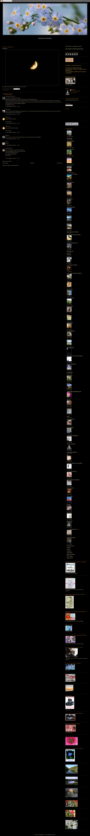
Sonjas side (69, 408)
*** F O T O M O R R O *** (72, 471)
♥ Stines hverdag (70, 298)
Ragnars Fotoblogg (71, 554)
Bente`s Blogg (70, 556)
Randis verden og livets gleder (73, 479)
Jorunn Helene (8, 148)
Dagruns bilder (70, 557)
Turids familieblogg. (71, 207)
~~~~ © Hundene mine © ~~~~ (73, 529)
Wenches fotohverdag (71, 364)
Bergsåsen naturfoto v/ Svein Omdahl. (74, 463)
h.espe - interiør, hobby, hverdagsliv (74, 273)
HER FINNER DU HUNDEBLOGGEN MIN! (73, 46)
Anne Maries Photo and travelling (73, 234)
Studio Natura (69, 552)
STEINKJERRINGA (70, 331)
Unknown (7, 117)
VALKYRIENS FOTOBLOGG (72, 435)
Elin (67, 454)
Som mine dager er (71, 419)
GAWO (6, 135)
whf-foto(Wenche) (70, 347)
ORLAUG (68, 399)
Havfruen (68, 549)
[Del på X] (16, 89)
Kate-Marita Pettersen (9, 96)
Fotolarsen (69, 256)
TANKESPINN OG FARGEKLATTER (74, 391)
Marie (6, 141)
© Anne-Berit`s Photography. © (45, 5)
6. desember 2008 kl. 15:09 (12, 114)
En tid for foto (69, 521)
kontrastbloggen (70, 427)
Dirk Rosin (69, 157)
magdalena (69, 551)
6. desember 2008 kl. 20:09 (12, 132)
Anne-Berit (73, 89)
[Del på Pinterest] (19, 89)
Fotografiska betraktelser (72, 452)
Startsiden (32, 163)
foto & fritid (69, 215)
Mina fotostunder (70, 182)
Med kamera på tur (70, 545)
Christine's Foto (70, 251)
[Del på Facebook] (18, 89)
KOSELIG (69, 253)
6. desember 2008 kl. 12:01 (12, 106)
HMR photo (69, 223)
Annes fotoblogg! (70, 141)
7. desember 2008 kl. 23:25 (12, 145)
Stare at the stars (70, 488)
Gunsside (69, 547)
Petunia (68, 383)
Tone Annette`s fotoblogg (72, 264)
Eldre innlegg (59, 163)
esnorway (69, 504)
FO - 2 (68, 314)
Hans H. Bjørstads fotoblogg (72, 231)
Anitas (68, 416)
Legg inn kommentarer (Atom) (13, 165)
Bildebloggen (69, 138)
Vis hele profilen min (73, 92)
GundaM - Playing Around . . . (73, 242)
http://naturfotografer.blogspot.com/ (72, 100)
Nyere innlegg (5, 163)
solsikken (69, 130)
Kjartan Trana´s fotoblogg (72, 174)
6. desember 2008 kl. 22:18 (12, 138)
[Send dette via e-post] (14, 89)
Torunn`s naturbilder (71, 443)
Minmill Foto (69, 512)
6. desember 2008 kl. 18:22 (12, 123)
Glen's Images (70, 496)
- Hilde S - (69, 281)
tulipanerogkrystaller (71, 537)
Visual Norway (70, 372)
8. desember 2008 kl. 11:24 (12, 158)
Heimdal (68, 190)
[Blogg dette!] (15, 89)
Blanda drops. (70, 375)
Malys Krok (69, 339)
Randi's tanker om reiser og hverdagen (75, 355)
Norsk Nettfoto (70, 198)
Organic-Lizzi (69, 165)
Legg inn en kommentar (6, 161)
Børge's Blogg (70, 306)
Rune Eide (7, 109)
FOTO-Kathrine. (70, 322)
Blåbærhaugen (70, 289)
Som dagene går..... (71, 149)
